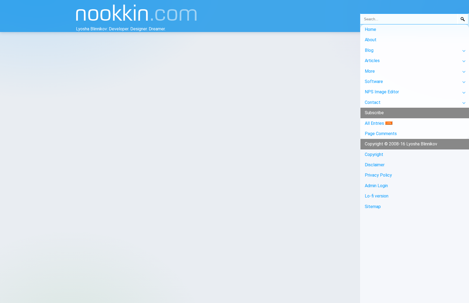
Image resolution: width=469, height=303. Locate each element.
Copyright (374, 154)
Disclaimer (375, 164)
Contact (373, 102)
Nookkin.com (155, 15)
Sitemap (373, 206)
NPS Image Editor (382, 91)
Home (370, 29)
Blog (369, 50)
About (370, 39)
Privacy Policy (378, 175)
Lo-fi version (376, 196)
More (370, 71)
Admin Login (376, 185)
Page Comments (381, 133)
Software (374, 81)
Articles (372, 60)
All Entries (375, 123)
